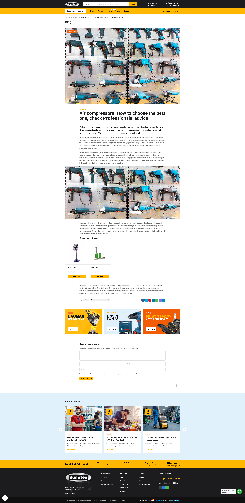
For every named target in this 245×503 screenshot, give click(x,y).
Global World (75, 17)
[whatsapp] (167, 487)
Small (107, 300)
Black (86, 300)
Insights (109, 434)
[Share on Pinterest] (149, 300)
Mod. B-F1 (94, 268)
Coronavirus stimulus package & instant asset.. (160, 439)
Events (148, 434)
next (184, 429)
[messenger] (163, 487)
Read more (71, 449)
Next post (178, 385)
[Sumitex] (72, 4)
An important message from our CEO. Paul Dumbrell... (121, 439)
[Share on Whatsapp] (156, 300)
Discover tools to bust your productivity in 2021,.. (80, 439)
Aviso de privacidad (113, 500)
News (69, 434)
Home (67, 17)
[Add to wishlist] (86, 244)
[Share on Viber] (160, 300)
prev (60, 429)
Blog (70, 17)
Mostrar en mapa (70, 493)
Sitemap (123, 500)
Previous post (175, 385)
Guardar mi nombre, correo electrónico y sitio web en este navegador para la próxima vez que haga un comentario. (114, 374)
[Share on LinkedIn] (153, 300)
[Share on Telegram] (163, 300)
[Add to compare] (86, 247)
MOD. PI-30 (72, 268)
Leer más (76, 276)
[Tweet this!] (146, 300)
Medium (100, 300)
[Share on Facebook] (143, 300)
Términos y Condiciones (99, 500)
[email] (160, 487)
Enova (92, 300)
